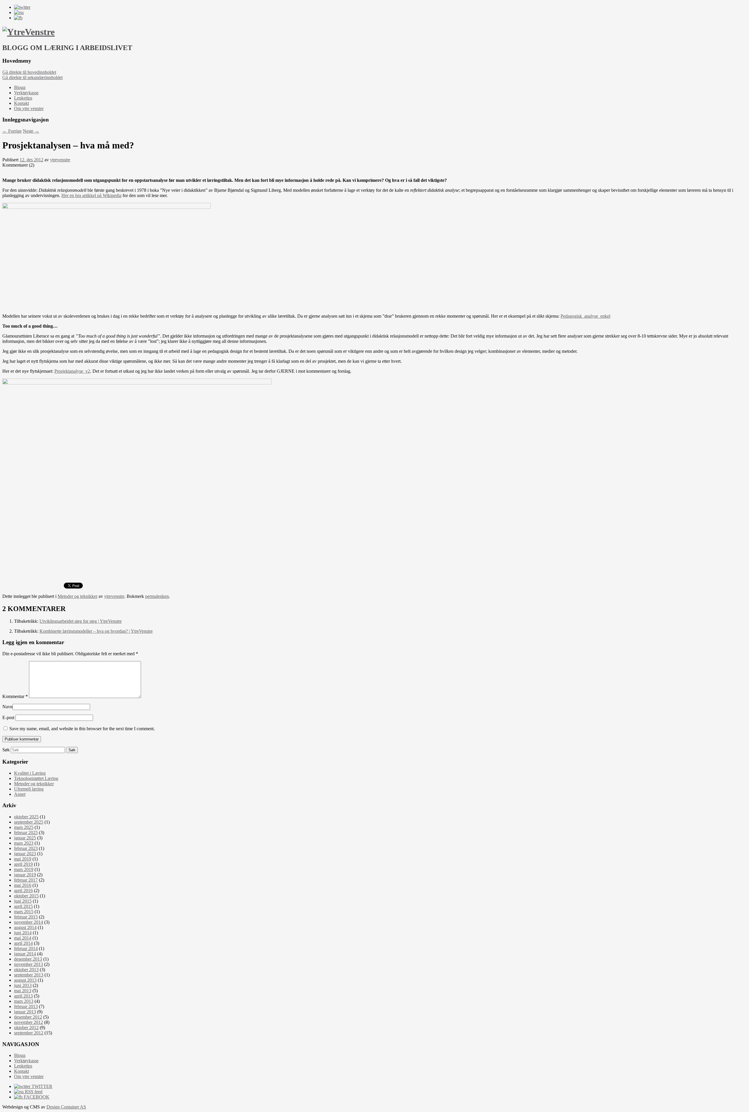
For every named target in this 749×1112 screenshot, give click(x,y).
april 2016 (23, 890)
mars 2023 (23, 843)
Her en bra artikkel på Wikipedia (91, 195)
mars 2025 (23, 827)
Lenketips (23, 97)
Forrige (12, 131)
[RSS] (19, 12)
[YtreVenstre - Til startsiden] (28, 32)
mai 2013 (22, 990)
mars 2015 (23, 911)
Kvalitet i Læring (30, 773)
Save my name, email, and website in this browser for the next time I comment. (82, 728)
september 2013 (28, 974)
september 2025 (28, 822)
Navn (7, 706)
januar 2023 (25, 853)
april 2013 (23, 995)
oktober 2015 (26, 895)
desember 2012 (28, 1017)
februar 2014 (26, 948)
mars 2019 (23, 869)
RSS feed (33, 1091)
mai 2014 (22, 937)
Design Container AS (66, 1106)
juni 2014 (23, 932)
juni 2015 (23, 901)
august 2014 (25, 927)
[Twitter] (22, 7)
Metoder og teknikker (77, 596)
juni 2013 (23, 985)
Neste (31, 131)
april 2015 (23, 906)
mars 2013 (23, 1001)
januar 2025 (25, 837)
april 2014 (23, 943)
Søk (6, 749)
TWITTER (41, 1086)
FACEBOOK (36, 1096)
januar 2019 (25, 874)
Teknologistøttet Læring (36, 778)
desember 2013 (28, 959)
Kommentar (15, 696)
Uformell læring (29, 788)
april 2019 (23, 864)
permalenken (157, 596)
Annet (19, 794)
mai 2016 (22, 885)
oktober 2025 (26, 816)
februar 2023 (26, 848)
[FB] (18, 17)
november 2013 (28, 964)
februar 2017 (26, 879)
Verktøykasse (26, 92)
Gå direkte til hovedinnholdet (29, 72)
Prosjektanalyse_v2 (72, 371)
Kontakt (21, 103)
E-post (8, 717)
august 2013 (25, 980)
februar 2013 (26, 1006)
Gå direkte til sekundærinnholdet (32, 77)
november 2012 (28, 1022)
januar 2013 (25, 1011)
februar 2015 (26, 916)
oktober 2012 (26, 1027)
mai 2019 (22, 858)
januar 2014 (25, 953)
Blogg (19, 87)
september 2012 (28, 1032)
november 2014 (28, 922)
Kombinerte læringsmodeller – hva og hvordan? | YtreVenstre (96, 631)
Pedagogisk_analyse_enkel (585, 316)
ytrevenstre (60, 159)
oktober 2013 (26, 969)
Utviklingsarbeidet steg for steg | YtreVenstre (80, 621)
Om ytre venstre (29, 108)
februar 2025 (26, 832)
